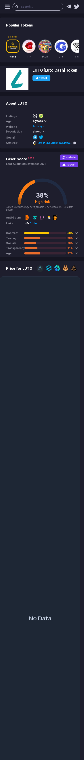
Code (33, 223)
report (71, 164)
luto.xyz (38, 126)
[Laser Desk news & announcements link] (76, 7)
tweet (43, 78)
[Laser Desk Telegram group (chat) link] (69, 7)
